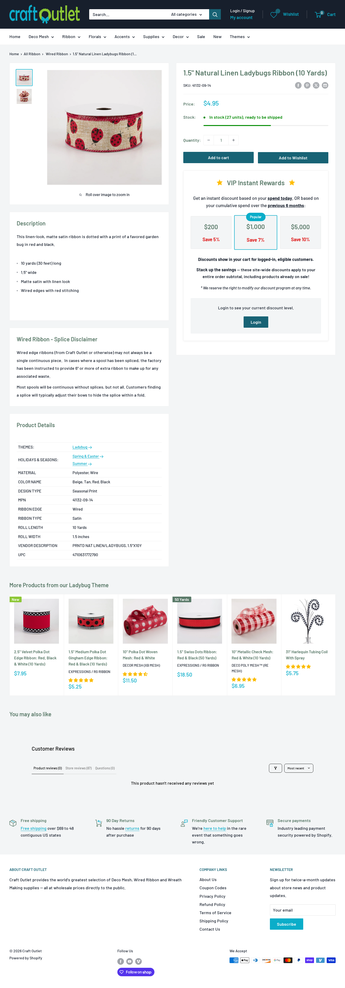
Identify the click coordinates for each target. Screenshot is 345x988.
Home (14, 36)
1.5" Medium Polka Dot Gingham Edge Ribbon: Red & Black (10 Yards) (88, 657)
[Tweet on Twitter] (316, 85)
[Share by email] (325, 85)
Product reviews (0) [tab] (48, 768)
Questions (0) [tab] (105, 768)
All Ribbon (32, 53)
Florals (95, 36)
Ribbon (68, 36)
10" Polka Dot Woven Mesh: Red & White (140, 654)
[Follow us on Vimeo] (138, 961)
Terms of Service (215, 912)
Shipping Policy (213, 920)
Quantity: (192, 140)
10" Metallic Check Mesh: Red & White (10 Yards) (252, 654)
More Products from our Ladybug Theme (59, 585)
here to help (214, 828)
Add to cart (218, 157)
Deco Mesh (39, 36)
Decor (178, 36)
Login (256, 322)
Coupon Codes (212, 887)
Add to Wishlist (293, 157)
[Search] (215, 14)
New (217, 36)
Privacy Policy (212, 896)
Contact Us (209, 929)
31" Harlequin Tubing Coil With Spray (307, 654)
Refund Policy (212, 904)
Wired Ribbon (57, 53)
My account (241, 17)
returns (132, 828)
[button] (81, 680)
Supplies (151, 36)
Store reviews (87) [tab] (78, 768)
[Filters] (275, 768)
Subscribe (286, 924)
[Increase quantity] (233, 140)
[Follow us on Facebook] (120, 961)
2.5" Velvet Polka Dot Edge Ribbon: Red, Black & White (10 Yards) (35, 657)
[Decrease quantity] (209, 140)
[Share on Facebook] (298, 85)
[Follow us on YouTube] (129, 961)
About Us (208, 879)
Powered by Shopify (25, 958)
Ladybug (80, 447)
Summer (80, 463)
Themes (237, 36)
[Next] (336, 645)
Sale (201, 36)
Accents (122, 36)
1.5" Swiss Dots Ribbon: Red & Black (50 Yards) (197, 654)
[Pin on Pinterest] (307, 85)
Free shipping (33, 828)
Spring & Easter (86, 456)
